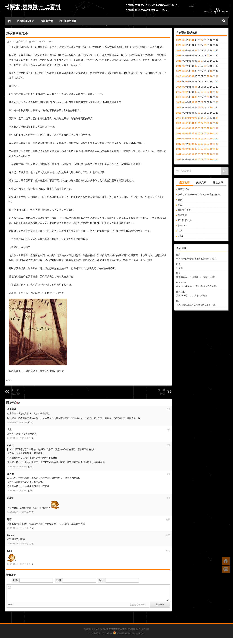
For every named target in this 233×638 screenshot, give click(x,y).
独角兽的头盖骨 (25, 21)
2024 (178, 50)
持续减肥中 (183, 189)
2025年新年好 (185, 220)
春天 (180, 199)
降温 (162, 393)
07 (202, 40)
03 (189, 40)
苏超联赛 (182, 215)
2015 (178, 97)
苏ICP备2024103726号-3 (100, 633)
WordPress (144, 629)
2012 (178, 113)
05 (196, 50)
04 (193, 40)
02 (186, 71)
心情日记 (23, 41)
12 (217, 76)
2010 (178, 123)
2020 (178, 71)
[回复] (30, 422)
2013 (178, 107)
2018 (178, 81)
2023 (178, 55)
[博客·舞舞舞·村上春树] (33, 4)
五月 (180, 231)
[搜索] (223, 21)
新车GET (182, 225)
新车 (180, 205)
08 (205, 45)
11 (214, 50)
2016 (178, 92)
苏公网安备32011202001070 (130, 633)
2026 (178, 40)
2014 (178, 102)
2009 (178, 128)
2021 (178, 66)
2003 (178, 159)
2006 (178, 144)
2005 (178, 149)
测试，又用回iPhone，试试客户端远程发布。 (200, 194)
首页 (9, 21)
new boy (15, 393)
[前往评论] (226, 569)
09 (208, 55)
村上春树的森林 (68, 21)
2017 (178, 86)
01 (183, 40)
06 (199, 61)
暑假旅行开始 (184, 210)
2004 (178, 154)
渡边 (12, 41)
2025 (178, 45)
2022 (178, 61)
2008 (178, 133)
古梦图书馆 (47, 21)
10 (211, 71)
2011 (178, 118)
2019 (178, 76)
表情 (10, 604)
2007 (178, 138)
